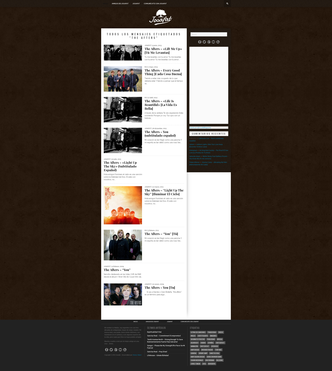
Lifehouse (214, 346)
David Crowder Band (214, 357)
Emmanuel (193, 150)
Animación (194, 346)
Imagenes (213, 336)
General (193, 353)
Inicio (105, 4)
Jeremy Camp (203, 353)
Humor (203, 343)
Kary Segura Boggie (198, 357)
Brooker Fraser (207, 350)
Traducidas (212, 332)
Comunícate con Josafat (155, 4)
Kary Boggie (195, 350)
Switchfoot (220, 343)
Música (219, 339)
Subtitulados (203, 336)
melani (191, 144)
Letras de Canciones (198, 332)
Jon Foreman (209, 360)
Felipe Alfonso (194, 162)
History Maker (137, 355)
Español (210, 343)
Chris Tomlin (195, 364)
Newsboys (211, 364)
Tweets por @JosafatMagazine (200, 128)
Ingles (193, 336)
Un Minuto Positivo (198, 339)
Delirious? (194, 343)
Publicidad (211, 339)
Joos (204, 364)
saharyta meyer (194, 156)
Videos (221, 332)
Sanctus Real (214, 353)
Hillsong (219, 360)
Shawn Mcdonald (197, 360)
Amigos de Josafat (120, 4)
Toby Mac (218, 350)
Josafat (136, 4)
